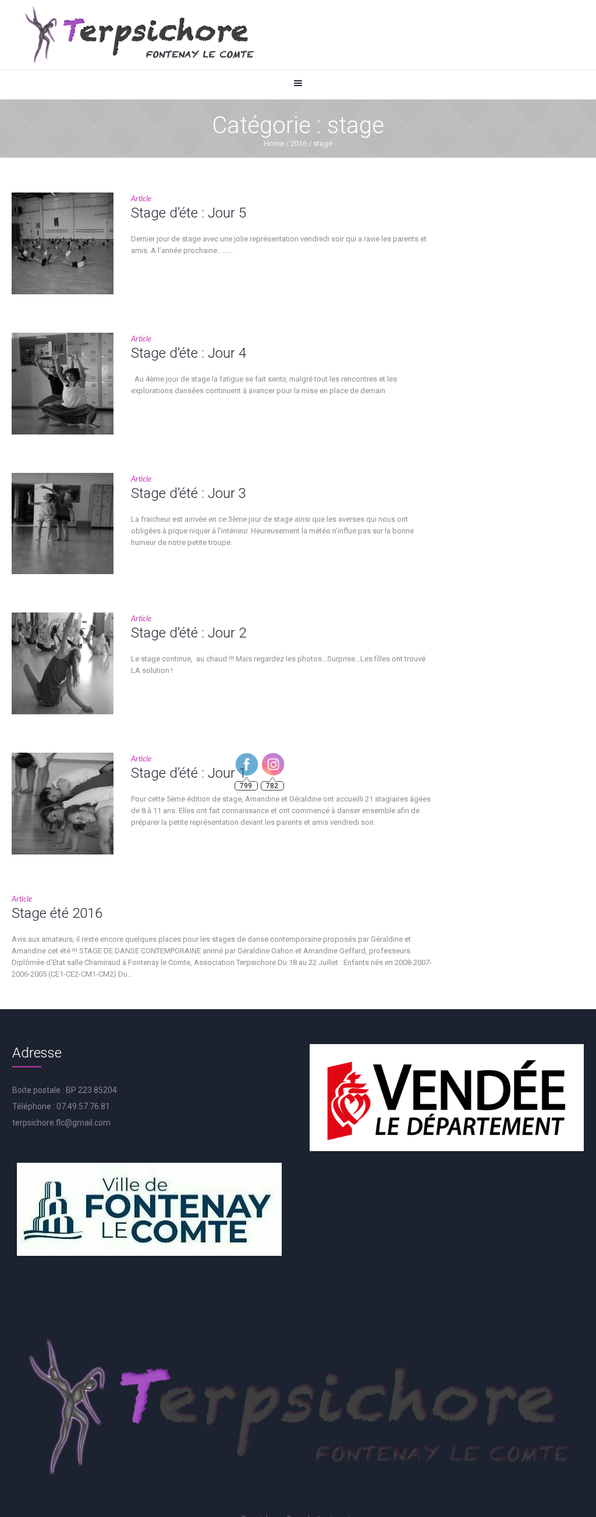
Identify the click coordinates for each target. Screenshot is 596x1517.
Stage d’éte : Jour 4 (188, 353)
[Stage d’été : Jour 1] (62, 803)
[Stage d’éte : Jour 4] (62, 384)
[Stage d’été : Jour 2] (62, 663)
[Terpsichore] (138, 35)
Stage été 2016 (57, 913)
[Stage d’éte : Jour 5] (62, 243)
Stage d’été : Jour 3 (188, 493)
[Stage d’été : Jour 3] (62, 524)
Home (274, 143)
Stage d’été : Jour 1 (188, 773)
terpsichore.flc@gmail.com (61, 1122)
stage (322, 143)
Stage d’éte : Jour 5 (188, 213)
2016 (298, 143)
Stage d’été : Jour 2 (188, 633)
